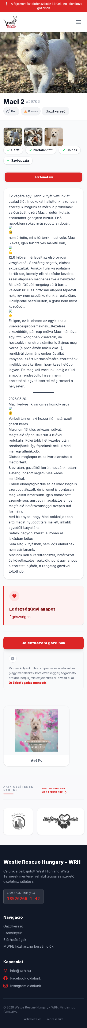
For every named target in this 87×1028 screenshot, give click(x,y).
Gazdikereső (13, 926)
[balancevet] (18, 821)
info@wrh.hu (20, 971)
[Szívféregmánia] (60, 821)
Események (12, 933)
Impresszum (55, 1019)
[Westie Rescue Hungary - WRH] (10, 22)
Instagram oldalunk (25, 986)
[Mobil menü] (78, 22)
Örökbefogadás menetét (27, 682)
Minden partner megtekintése (53, 790)
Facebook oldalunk (25, 978)
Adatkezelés (33, 1019)
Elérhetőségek (14, 940)
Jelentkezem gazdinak (43, 643)
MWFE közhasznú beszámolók (28, 946)
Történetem (43, 177)
